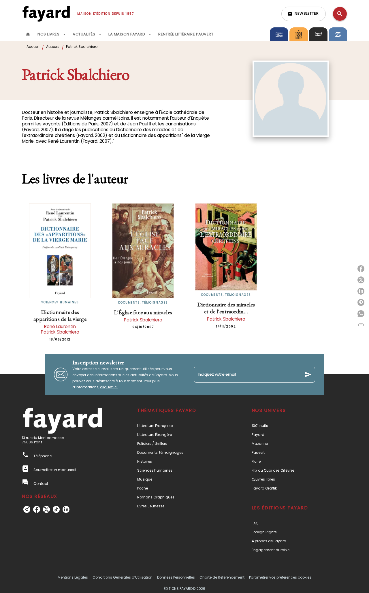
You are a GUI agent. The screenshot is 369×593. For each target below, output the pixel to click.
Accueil (33, 46)
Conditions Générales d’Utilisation (123, 577)
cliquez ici (109, 387)
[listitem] (27, 509)
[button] (303, 14)
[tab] (28, 34)
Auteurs (52, 46)
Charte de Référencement (221, 577)
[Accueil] (46, 13)
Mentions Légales (73, 577)
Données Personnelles (176, 577)
